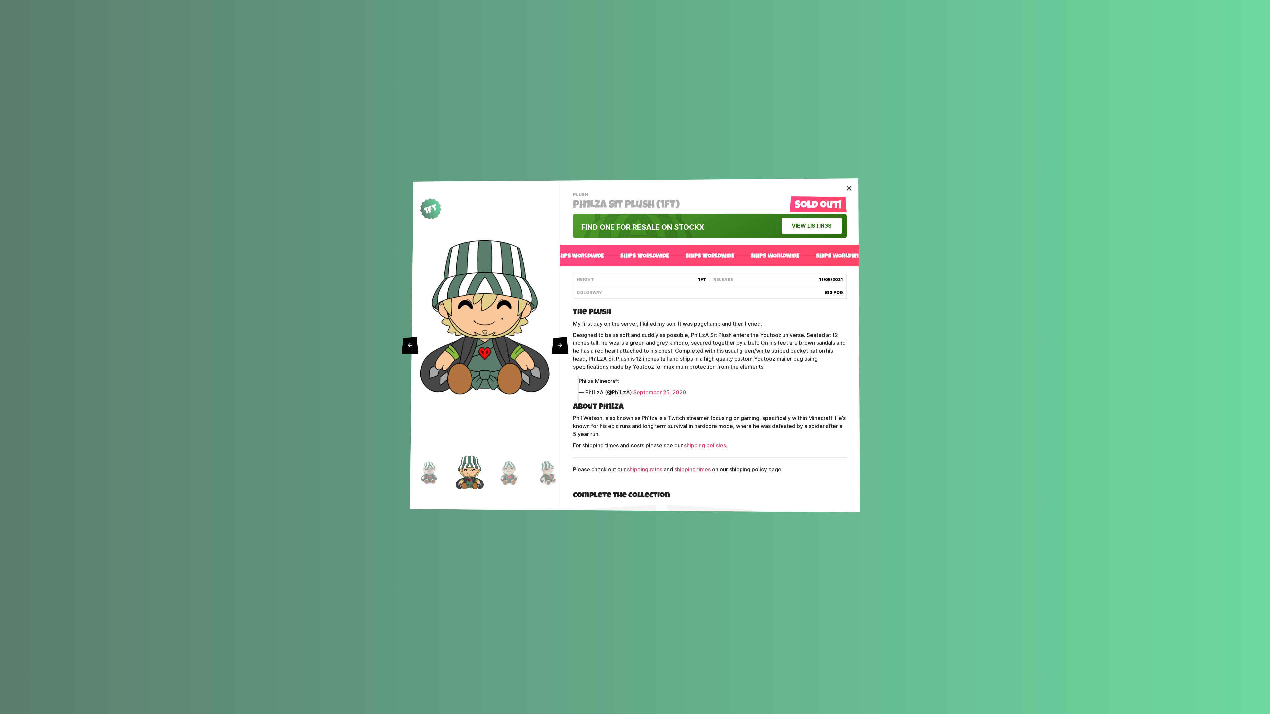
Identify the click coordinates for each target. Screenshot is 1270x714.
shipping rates (644, 469)
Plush (581, 195)
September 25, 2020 (659, 392)
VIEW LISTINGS (812, 226)
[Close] (849, 188)
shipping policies (705, 445)
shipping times (692, 469)
